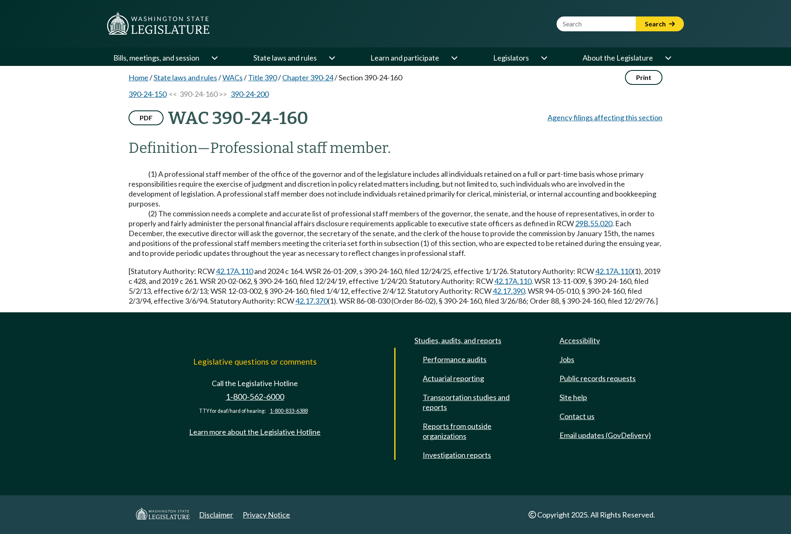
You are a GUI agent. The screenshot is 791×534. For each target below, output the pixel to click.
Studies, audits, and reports (457, 340)
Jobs (566, 359)
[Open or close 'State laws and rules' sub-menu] (331, 57)
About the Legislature (618, 57)
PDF (146, 118)
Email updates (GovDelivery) (605, 435)
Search (656, 24)
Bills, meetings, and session (156, 57)
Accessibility (579, 340)
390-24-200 (250, 93)
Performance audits (455, 359)
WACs (232, 77)
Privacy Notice (266, 514)
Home (138, 77)
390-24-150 (147, 93)
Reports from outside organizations (457, 431)
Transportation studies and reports (466, 402)
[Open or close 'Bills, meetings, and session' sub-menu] (214, 57)
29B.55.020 (593, 223)
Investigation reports (457, 454)
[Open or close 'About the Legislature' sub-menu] (668, 57)
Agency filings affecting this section (605, 117)
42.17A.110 (234, 271)
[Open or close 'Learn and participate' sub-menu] (454, 57)
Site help (573, 397)
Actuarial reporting (453, 378)
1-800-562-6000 (255, 396)
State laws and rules (285, 57)
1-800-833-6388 (289, 411)
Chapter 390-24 (307, 77)
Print (643, 77)
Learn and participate (404, 57)
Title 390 (262, 77)
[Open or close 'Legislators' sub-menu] (544, 57)
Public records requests (597, 378)
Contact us (576, 416)
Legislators (511, 57)
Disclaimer (216, 514)
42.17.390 (509, 290)
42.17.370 (311, 300)
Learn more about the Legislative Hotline (255, 431)
